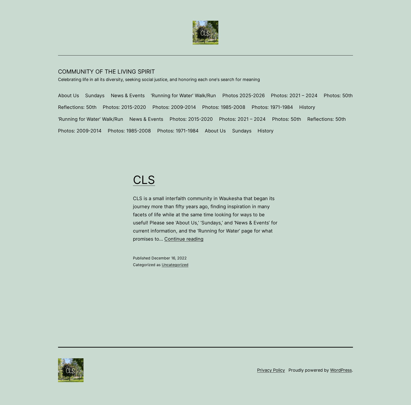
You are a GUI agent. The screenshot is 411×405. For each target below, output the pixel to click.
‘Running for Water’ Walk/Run (183, 95)
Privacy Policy (271, 370)
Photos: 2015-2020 (124, 107)
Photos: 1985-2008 (223, 107)
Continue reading (183, 239)
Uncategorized (175, 264)
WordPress (341, 370)
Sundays (94, 95)
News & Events (128, 95)
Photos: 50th (338, 95)
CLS (144, 180)
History (307, 107)
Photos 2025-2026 (243, 95)
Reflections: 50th (77, 107)
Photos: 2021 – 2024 (294, 95)
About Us (68, 95)
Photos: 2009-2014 (174, 107)
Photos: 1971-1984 (272, 107)
